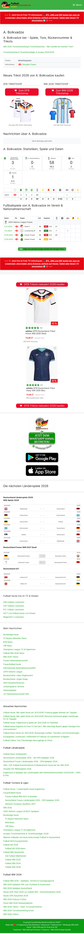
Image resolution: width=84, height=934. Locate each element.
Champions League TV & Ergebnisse (19, 649)
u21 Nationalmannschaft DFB (16, 694)
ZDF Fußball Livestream (13, 606)
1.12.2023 (8, 231)
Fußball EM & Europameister (15, 841)
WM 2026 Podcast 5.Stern (14, 899)
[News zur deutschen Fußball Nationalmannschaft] (16, 5)
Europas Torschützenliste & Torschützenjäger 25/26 (26, 834)
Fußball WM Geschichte (13, 852)
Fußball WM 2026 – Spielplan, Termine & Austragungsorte (28, 881)
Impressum (45, 925)
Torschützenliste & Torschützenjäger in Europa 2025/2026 (28, 52)
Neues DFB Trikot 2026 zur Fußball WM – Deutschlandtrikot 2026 (32, 892)
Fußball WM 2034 (13, 863)
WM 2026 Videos (10, 914)
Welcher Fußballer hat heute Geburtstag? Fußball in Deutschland (31, 837)
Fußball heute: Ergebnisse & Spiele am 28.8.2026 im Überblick (30, 723)
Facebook (17, 930)
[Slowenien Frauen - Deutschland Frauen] (42, 561)
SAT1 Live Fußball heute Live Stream (19, 613)
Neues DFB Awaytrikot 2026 (15, 896)
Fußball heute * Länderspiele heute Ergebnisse (24, 789)
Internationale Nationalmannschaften (19, 668)
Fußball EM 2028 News (15, 848)
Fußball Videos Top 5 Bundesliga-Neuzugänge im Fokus (27, 740)
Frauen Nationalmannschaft (15, 660)
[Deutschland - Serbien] (42, 521)
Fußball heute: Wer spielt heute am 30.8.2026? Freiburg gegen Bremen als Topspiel (40, 712)
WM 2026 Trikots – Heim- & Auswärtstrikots (22, 907)
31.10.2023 (8, 235)
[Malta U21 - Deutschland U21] (42, 583)
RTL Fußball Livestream (13, 609)
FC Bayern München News (15, 638)
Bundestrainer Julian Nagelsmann (18, 675)
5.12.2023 (8, 226)
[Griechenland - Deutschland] (42, 527)
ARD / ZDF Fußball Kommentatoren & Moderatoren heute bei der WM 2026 (36, 765)
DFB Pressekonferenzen (13, 683)
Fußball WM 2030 (13, 860)
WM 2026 (7, 808)
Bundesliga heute (11, 634)
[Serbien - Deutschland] (42, 533)
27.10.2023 (8, 239)
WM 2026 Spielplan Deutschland (17, 888)
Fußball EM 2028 (10, 845)
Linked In (45, 930)
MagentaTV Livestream (13, 617)
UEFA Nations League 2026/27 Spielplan (21, 811)
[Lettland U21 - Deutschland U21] (42, 576)
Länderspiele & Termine (13, 686)
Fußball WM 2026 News (13, 653)
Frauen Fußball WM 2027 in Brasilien (21, 796)
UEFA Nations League (12, 672)
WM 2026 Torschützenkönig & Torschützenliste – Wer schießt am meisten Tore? (38, 47)
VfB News (7, 646)
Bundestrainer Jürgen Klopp (15, 679)
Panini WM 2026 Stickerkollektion (18, 903)
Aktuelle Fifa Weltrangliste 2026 (17, 769)
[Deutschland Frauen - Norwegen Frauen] (42, 555)
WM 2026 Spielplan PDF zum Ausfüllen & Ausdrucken (26, 884)
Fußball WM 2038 (13, 867)
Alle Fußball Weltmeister (15, 856)
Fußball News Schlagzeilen (15, 754)
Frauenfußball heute (12, 664)
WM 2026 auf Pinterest (31, 930)
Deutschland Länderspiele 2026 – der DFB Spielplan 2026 (28, 758)
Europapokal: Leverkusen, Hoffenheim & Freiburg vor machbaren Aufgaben (36, 737)
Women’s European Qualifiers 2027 (20, 804)
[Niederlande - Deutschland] (42, 508)
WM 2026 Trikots (10, 657)
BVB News (8, 642)
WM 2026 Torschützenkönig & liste (18, 910)
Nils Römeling (34, 925)
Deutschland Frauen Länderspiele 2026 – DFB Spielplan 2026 (30, 761)
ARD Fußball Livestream (13, 602)
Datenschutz (56, 925)
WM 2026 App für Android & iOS (45, 927)
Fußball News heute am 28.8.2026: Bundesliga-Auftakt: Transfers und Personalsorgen (41, 733)
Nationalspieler (9, 690)
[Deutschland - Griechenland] (42, 514)
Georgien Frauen (29, 64)
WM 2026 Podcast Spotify (61, 930)
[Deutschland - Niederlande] (42, 540)
